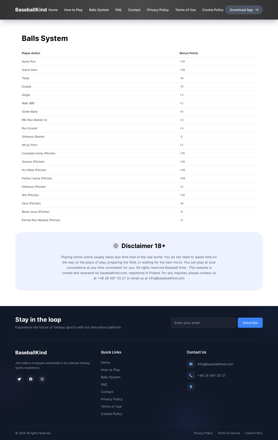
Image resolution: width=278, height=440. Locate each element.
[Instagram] (42, 379)
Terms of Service (229, 433)
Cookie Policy (212, 10)
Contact (134, 10)
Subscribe (250, 323)
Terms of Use (185, 10)
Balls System (99, 10)
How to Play (73, 10)
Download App (241, 10)
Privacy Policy (158, 10)
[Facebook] (31, 379)
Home (53, 10)
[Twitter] (19, 379)
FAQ (118, 10)
